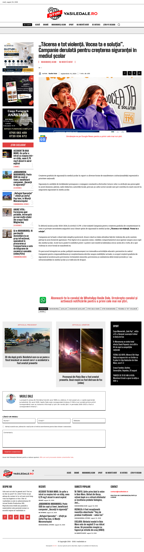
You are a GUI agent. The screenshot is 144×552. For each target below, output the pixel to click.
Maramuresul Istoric (21, 204)
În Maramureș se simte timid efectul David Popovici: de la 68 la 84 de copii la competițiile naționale (125, 345)
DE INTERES (17, 188)
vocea (42, 311)
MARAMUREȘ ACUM (20, 257)
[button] (118, 24)
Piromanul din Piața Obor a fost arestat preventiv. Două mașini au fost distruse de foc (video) (80, 379)
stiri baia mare (93, 309)
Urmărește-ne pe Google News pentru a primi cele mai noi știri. (94, 136)
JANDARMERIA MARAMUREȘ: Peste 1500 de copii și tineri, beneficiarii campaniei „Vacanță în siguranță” (22, 178)
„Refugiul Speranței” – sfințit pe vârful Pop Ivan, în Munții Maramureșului (23, 197)
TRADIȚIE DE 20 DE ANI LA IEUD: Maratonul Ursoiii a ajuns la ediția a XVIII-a (126, 378)
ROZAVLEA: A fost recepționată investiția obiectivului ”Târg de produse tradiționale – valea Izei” (89, 512)
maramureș (54, 309)
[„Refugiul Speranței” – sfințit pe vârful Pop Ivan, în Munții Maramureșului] (7, 196)
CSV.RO (54, 546)
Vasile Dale (52, 73)
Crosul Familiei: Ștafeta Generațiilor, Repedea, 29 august (125, 369)
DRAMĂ (16, 166)
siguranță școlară (77, 309)
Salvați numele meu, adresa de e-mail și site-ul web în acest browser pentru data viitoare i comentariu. (38, 426)
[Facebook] (125, 73)
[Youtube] (27, 517)
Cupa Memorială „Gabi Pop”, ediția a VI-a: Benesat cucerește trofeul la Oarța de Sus (125, 334)
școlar (64, 309)
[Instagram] (10, 517)
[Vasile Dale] (40, 73)
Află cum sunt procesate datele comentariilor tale (56, 457)
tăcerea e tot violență (127, 309)
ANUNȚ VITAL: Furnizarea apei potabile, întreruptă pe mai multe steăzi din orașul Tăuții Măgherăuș (22, 216)
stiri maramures (109, 309)
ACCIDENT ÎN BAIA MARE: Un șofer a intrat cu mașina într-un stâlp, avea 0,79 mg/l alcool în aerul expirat (23, 157)
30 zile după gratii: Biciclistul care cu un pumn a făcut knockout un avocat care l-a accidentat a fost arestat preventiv (27, 360)
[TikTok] (16, 517)
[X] (130, 73)
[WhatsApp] (139, 73)
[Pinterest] (134, 73)
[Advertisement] (90, 158)
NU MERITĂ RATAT (66, 62)
